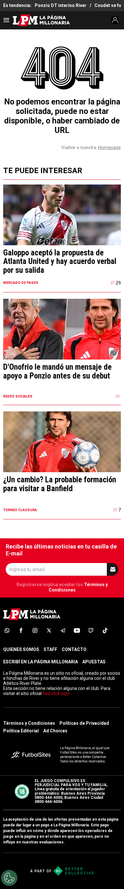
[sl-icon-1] (7, 630)
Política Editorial (21, 730)
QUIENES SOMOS (21, 649)
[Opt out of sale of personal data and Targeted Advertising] (9, 878)
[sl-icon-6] (77, 630)
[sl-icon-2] (21, 630)
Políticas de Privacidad (84, 723)
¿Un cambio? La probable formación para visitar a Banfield (59, 484)
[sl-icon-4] (49, 630)
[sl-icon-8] (105, 630)
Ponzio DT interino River (60, 5)
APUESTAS (94, 661)
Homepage (109, 147)
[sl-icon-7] (91, 630)
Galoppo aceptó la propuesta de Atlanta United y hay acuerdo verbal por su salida (59, 261)
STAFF (50, 649)
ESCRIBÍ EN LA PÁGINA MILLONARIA (40, 661)
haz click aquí (56, 693)
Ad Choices (55, 730)
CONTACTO (74, 649)
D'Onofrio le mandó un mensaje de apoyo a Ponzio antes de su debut (57, 371)
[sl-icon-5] (63, 630)
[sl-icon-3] (35, 630)
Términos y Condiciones (29, 723)
